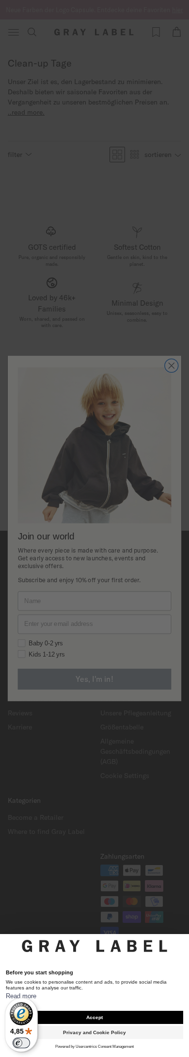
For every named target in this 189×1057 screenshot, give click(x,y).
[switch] (21, 1043)
